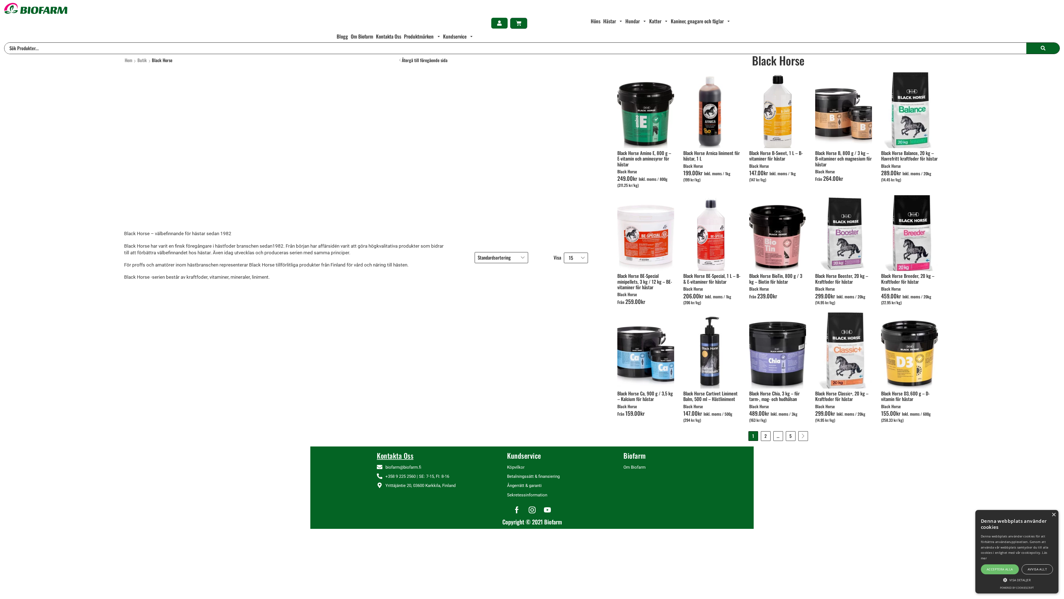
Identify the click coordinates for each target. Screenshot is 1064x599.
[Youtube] (547, 509)
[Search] (1043, 48)
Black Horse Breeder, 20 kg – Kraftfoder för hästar (907, 278)
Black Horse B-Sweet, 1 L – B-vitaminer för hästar (776, 155)
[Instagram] (532, 509)
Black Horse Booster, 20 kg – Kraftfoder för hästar (841, 278)
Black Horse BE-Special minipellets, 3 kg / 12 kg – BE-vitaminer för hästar (644, 281)
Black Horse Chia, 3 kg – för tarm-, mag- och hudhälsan (774, 396)
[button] (499, 23)
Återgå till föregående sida (424, 60)
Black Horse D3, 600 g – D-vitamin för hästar (905, 396)
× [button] (1054, 515)
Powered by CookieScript (1017, 588)
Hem (128, 60)
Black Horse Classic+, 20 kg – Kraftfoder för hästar (841, 396)
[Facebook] (516, 509)
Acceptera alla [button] (1000, 569)
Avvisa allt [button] (1037, 569)
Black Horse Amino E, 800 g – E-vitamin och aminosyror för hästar (644, 158)
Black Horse (627, 171)
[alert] (1016, 551)
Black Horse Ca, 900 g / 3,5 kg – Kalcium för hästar (645, 396)
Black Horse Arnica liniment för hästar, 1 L (711, 155)
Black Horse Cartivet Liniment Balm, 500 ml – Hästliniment (710, 396)
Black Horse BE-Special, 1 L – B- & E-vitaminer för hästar (711, 278)
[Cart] (518, 23)
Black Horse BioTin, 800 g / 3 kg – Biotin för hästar (775, 278)
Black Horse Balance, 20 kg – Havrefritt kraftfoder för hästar (909, 155)
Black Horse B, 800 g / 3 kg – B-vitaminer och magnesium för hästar (843, 158)
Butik (142, 60)
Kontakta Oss (395, 455)
